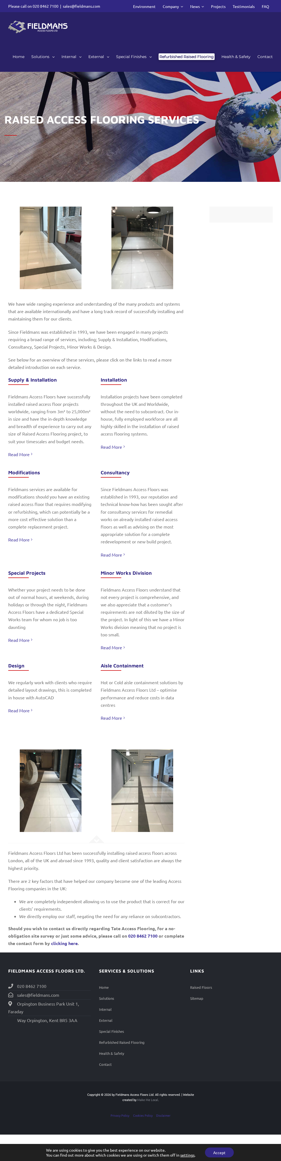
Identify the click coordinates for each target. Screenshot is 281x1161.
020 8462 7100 (45, 6)
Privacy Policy (120, 1115)
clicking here (64, 943)
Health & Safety (111, 1053)
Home (104, 987)
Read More (19, 454)
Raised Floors (201, 987)
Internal (105, 1009)
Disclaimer (163, 1115)
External (106, 1020)
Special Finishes (111, 1031)
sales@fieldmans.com (81, 6)
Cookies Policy (143, 1115)
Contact (105, 1064)
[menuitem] (144, 6)
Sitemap (196, 998)
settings (187, 1154)
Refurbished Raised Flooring (122, 1042)
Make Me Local (147, 1099)
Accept (219, 1152)
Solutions (106, 998)
